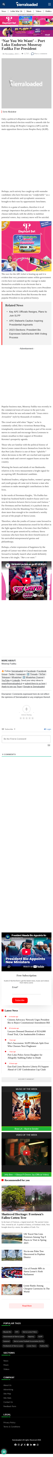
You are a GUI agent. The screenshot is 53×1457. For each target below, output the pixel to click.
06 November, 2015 (11, 54)
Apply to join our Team (12, 687)
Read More (27, 1306)
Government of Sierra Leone (13, 1337)
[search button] (4, 4)
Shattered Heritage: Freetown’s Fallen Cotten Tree (22, 1216)
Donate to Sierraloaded (34, 687)
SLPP (40, 1337)
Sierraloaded (17, 671)
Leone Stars (31, 1346)
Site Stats (7, 1398)
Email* (15, 987)
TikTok (42, 674)
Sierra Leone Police (30, 1332)
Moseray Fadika (9, 664)
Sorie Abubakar (9, 112)
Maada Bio (7, 1332)
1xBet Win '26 (16, 11)
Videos (38, 11)
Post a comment (40, 54)
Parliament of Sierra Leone (13, 1346)
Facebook (31, 671)
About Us (7, 1385)
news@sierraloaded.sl (12, 683)
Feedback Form (9, 1406)
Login (48, 729)
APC (17, 1332)
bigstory (31, 1337)
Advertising (8, 1390)
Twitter (12, 674)
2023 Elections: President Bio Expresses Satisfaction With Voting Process (28, 333)
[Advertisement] (26, 161)
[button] (49, 4)
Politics (49, 11)
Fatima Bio (44, 1346)
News (4, 11)
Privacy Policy (9, 1423)
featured (6, 1341)
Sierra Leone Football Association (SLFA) (29, 1341)
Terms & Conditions (11, 1427)
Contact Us (8, 1402)
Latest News (11, 1010)
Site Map (7, 1394)
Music (29, 11)
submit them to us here (35, 683)
